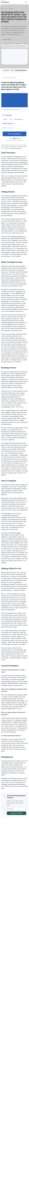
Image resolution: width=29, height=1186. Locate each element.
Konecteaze (5, 2)
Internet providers (16, 236)
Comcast (24, 488)
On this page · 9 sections (9, 77)
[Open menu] (26, 2)
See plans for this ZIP (16, 813)
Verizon (7, 490)
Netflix (8, 207)
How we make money (15, 148)
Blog (12, 70)
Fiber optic (19, 291)
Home (7, 70)
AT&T (2, 490)
